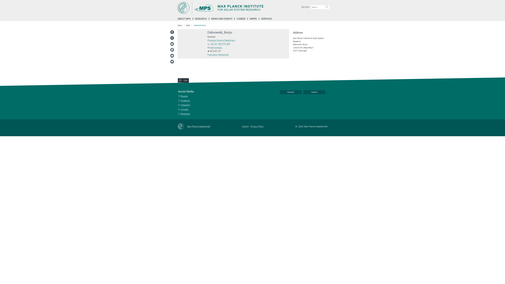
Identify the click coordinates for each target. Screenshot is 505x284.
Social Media (186, 91)
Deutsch (305, 7)
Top (185, 80)
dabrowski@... (216, 47)
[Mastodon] (172, 50)
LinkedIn (184, 109)
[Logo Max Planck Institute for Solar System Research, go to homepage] (227, 8)
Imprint (245, 126)
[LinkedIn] (172, 38)
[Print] (172, 62)
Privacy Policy (257, 126)
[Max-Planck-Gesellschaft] (182, 126)
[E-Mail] (172, 56)
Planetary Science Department (221, 40)
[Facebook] (172, 32)
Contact (314, 92)
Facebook (185, 101)
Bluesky (184, 96)
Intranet (290, 92)
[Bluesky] (172, 44)
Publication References (218, 55)
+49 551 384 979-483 (220, 44)
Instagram (185, 105)
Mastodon (185, 114)
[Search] (326, 7)
